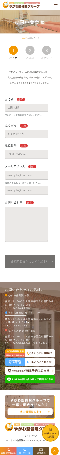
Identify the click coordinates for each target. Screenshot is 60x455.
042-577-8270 (21, 325)
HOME (24, 38)
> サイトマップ (30, 436)
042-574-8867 (21, 308)
